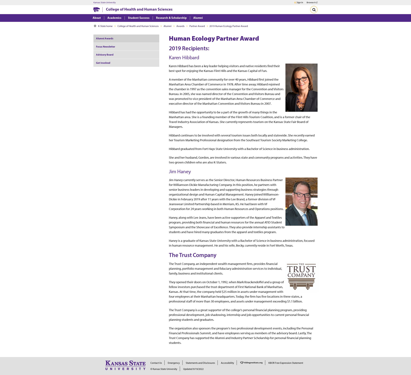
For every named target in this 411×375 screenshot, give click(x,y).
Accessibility (227, 362)
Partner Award (197, 26)
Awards (180, 26)
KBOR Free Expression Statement (285, 362)
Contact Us (156, 362)
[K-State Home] (96, 9)
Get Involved (103, 62)
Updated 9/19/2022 (193, 369)
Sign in (300, 2)
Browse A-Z (312, 2)
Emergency (174, 362)
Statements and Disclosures (200, 362)
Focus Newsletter (105, 46)
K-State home (105, 26)
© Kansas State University (163, 369)
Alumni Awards (104, 38)
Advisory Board (105, 54)
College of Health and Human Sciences (139, 9)
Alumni (167, 26)
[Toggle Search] (314, 9)
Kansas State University (104, 2)
